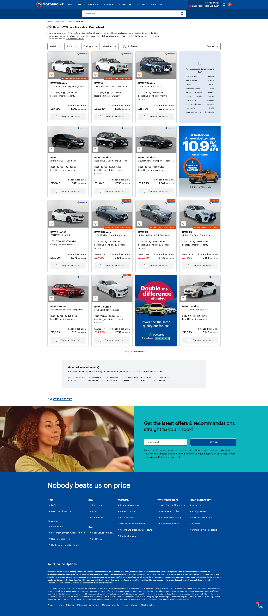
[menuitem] (67, 505)
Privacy (51, 605)
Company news (200, 511)
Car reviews (98, 517)
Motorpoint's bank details (204, 529)
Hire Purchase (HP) (60, 539)
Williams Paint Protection (132, 523)
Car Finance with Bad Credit (65, 545)
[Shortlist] (230, 4)
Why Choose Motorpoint (173, 505)
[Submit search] (182, 13)
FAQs (53, 505)
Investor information (202, 517)
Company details (110, 605)
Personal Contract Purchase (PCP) (68, 532)
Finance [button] (52, 521)
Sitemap (70, 605)
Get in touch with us (61, 511)
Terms (61, 605)
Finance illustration (76, 106)
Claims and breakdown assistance (137, 529)
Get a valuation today (102, 532)
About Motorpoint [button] (200, 499)
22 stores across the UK (75, 39)
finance (124, 33)
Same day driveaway (171, 517)
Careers (196, 523)
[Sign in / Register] (224, 4)
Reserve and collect (171, 511)
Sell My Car (97, 539)
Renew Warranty (128, 511)
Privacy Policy (157, 457)
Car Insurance (127, 517)
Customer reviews (170, 523)
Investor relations (129, 605)
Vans (94, 511)
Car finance (57, 526)
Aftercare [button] (122, 499)
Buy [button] (90, 499)
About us (196, 505)
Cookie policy (148, 605)
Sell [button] (90, 527)
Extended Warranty (129, 505)
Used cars (97, 505)
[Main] (50, 4)
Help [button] (50, 499)
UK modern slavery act (88, 605)
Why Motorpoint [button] (167, 499)
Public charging (128, 536)
